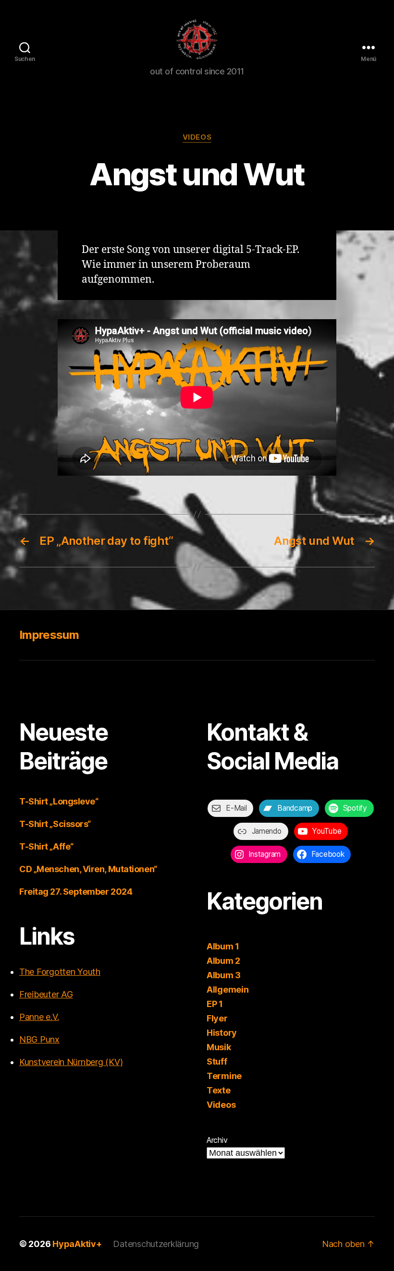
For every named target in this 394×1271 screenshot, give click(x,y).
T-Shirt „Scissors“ (55, 824)
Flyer (217, 1018)
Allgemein (228, 989)
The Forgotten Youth (59, 972)
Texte (219, 1090)
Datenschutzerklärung (156, 1244)
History (222, 1033)
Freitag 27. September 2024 (75, 892)
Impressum (49, 635)
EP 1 (215, 1004)
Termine (224, 1076)
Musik (219, 1047)
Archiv (217, 1140)
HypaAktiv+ (76, 1244)
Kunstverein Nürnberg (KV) (71, 1062)
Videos (197, 137)
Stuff (217, 1061)
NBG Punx (39, 1039)
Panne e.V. (39, 1017)
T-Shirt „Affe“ (46, 846)
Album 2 (223, 961)
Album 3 (224, 975)
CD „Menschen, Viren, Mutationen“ (88, 869)
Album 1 (223, 946)
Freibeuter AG (46, 994)
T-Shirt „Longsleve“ (58, 801)
